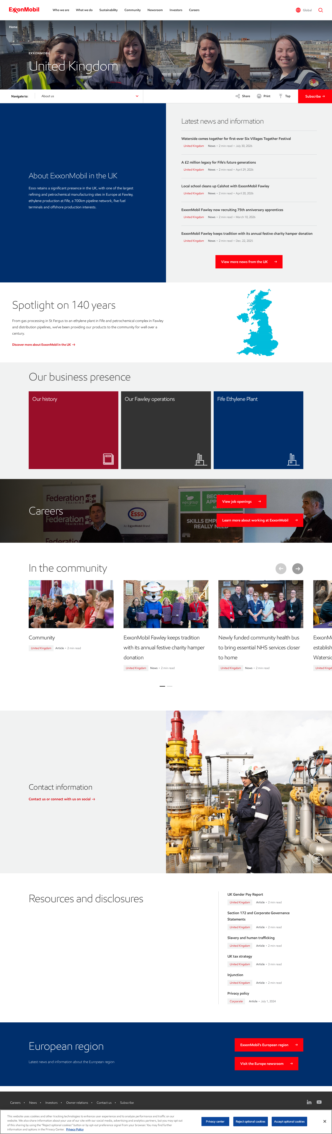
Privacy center (215, 1121)
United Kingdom (194, 146)
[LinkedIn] (309, 1102)
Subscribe (313, 96)
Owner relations (77, 1103)
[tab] (162, 686)
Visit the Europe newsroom (261, 1063)
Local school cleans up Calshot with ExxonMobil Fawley (225, 186)
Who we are (61, 10)
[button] (303, 10)
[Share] (317, 858)
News (33, 1103)
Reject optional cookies (250, 1121)
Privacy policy (238, 993)
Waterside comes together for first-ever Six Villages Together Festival (236, 138)
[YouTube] (319, 1102)
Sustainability (108, 10)
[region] (166, 1122)
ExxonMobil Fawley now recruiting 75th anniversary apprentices (232, 210)
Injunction (235, 975)
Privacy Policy (75, 1129)
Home (13, 27)
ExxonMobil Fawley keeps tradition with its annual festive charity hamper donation (247, 233)
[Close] (325, 1121)
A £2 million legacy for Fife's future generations (218, 162)
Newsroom (155, 10)
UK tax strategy (239, 956)
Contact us (104, 1103)
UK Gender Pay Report (245, 894)
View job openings (237, 501)
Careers (194, 10)
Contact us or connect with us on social (60, 799)
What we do (84, 10)
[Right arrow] (297, 568)
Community (132, 10)
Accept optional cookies (289, 1121)
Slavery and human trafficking (251, 938)
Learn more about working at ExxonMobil (255, 520)
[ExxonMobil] (26, 10)
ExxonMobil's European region (264, 1045)
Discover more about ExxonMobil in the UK (42, 345)
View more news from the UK (244, 262)
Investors (176, 10)
